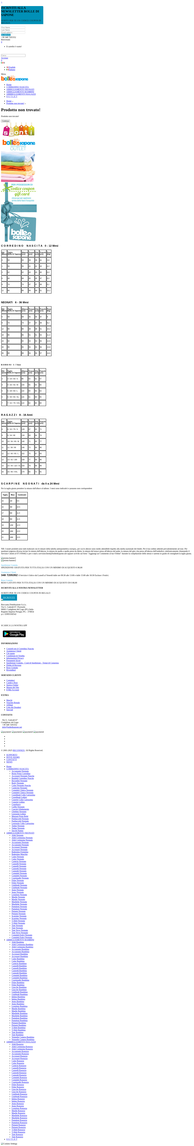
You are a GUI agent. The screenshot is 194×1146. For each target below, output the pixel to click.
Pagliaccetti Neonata (20, 819)
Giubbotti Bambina (20, 992)
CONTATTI (11, 759)
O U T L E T (11, 1139)
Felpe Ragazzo (18, 1087)
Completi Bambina (19, 975)
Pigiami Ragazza (19, 1125)
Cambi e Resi (12, 683)
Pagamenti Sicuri (13, 660)
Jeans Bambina (18, 1001)
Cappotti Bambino (19, 973)
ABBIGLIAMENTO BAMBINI (20, 940)
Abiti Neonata (17, 835)
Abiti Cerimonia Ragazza (22, 1046)
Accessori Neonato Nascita (23, 776)
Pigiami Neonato (19, 914)
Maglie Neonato (18, 899)
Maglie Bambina (18, 1008)
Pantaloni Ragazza (19, 1120)
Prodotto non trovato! (15, 103)
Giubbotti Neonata (19, 885)
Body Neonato (18, 783)
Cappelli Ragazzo (19, 1070)
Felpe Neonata (18, 880)
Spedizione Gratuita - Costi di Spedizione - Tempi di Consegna (32, 663)
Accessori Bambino (20, 956)
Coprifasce (16, 804)
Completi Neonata (19, 873)
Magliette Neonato (19, 904)
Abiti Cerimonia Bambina (22, 944)
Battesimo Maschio (20, 854)
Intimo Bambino (18, 999)
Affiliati (9, 705)
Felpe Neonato (18, 883)
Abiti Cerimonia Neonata (22, 838)
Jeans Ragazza (18, 1103)
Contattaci (10, 680)
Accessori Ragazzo (20, 1058)
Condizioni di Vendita (15, 656)
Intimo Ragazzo (18, 1101)
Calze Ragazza (18, 1061)
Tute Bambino (17, 1035)
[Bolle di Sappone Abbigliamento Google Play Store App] (14, 638)
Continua (5, 121)
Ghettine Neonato (19, 811)
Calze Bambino (18, 961)
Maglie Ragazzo (18, 1113)
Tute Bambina (17, 1032)
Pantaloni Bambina (19, 1018)
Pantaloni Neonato (19, 909)
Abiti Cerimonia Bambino (22, 947)
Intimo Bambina (18, 997)
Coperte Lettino (18, 802)
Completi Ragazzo (19, 1080)
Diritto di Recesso (13, 665)
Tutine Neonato (18, 828)
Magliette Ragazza (19, 1115)
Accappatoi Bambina (20, 949)
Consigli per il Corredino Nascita (20, 649)
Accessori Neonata (19, 847)
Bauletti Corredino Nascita (23, 778)
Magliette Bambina (19, 1013)
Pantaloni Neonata (19, 906)
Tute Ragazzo (17, 1137)
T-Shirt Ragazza (18, 1130)
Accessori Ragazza (19, 1056)
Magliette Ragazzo (19, 1118)
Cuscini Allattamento (20, 809)
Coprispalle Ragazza (20, 1082)
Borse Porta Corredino (21, 773)
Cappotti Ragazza (19, 1073)
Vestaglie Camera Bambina (23, 1037)
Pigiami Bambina (19, 1023)
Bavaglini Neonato (19, 781)
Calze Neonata (18, 857)
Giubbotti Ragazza (19, 1094)
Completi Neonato (19, 876)
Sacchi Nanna (17, 830)
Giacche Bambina (19, 987)
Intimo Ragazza (18, 1099)
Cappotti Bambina (19, 971)
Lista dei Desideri (13, 707)
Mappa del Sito (12, 687)
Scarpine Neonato (19, 918)
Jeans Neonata (18, 890)
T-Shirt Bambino (19, 1030)
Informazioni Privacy (15, 658)
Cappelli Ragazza (19, 1068)
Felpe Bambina (18, 982)
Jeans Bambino (18, 1004)
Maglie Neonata (18, 897)
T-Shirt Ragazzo (18, 1132)
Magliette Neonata (19, 902)
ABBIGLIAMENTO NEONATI (20, 833)
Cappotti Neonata (19, 868)
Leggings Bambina (19, 1006)
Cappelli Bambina (19, 966)
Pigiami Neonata (18, 911)
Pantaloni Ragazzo (19, 1122)
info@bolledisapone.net (12, 727)
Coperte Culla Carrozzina (22, 800)
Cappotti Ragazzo (19, 1075)
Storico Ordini (12, 685)
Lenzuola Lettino (19, 814)
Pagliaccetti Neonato (20, 821)
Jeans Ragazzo (18, 1106)
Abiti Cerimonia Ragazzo (22, 1049)
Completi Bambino (19, 978)
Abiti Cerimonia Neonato (22, 840)
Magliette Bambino (20, 1016)
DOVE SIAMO (13, 757)
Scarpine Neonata (19, 916)
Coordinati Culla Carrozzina (23, 795)
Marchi (9, 700)
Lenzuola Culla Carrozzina (23, 823)
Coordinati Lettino (19, 797)
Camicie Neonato (19, 861)
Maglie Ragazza (18, 1111)
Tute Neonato (17, 928)
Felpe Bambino (18, 985)
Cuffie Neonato (18, 807)
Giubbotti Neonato (19, 887)
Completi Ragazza (19, 1077)
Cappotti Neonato (19, 871)
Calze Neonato (18, 859)
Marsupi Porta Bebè (20, 816)
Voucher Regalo (13, 702)
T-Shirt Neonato (18, 923)
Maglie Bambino (19, 1011)
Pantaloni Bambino (20, 1020)
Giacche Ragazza (19, 1089)
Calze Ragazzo (18, 1063)
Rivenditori (11, 670)
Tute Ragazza (17, 1134)
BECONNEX (19, 750)
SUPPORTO (11, 755)
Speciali (9, 710)
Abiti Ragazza (17, 1044)
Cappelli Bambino (19, 968)
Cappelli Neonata (19, 864)
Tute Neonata (17, 925)
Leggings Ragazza (19, 1108)
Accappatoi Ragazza (20, 1051)
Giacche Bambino (19, 990)
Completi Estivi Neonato (22, 935)
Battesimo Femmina (20, 852)
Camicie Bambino (19, 963)
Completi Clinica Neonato (22, 792)
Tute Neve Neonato (20, 933)
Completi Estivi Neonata (22, 937)
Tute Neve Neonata (20, 930)
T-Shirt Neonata (18, 921)
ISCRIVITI (6, 35)
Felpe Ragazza (18, 1084)
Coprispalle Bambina (20, 980)
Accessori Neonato (19, 849)
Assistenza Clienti (13, 651)
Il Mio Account (12, 690)
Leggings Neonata (19, 895)
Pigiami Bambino (19, 1025)
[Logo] (2, 600)
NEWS (9, 762)
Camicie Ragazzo (19, 1065)
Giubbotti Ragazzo (19, 1096)
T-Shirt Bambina (18, 1027)
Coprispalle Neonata (20, 878)
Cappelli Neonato (19, 866)
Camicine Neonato (19, 788)
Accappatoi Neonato (20, 771)
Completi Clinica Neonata (22, 790)
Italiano (11, 69)
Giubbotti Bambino (20, 994)
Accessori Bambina (20, 954)
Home (8, 101)
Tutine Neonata (18, 826)
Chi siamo (10, 653)
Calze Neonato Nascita (21, 785)
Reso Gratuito (12, 668)
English (11, 67)
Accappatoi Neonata (20, 842)
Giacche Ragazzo (19, 1092)
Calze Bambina (18, 959)
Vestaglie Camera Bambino (23, 1039)
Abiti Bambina (18, 942)
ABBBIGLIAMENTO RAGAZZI (21, 1042)
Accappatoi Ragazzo (20, 1054)
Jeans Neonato (18, 892)
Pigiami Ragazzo (19, 1127)
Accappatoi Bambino (20, 952)
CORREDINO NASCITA (17, 769)
